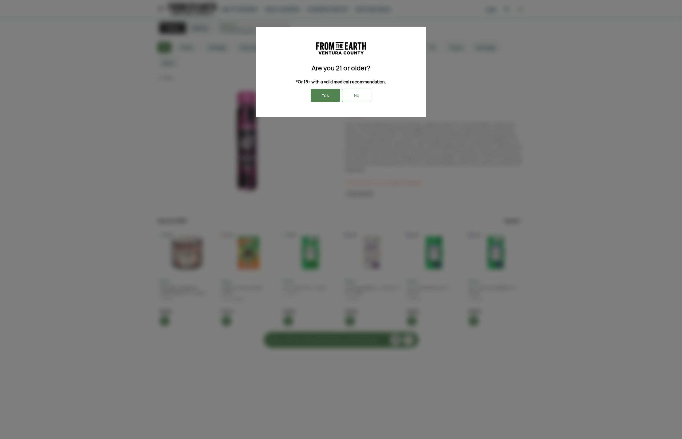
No (356, 95)
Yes (325, 95)
